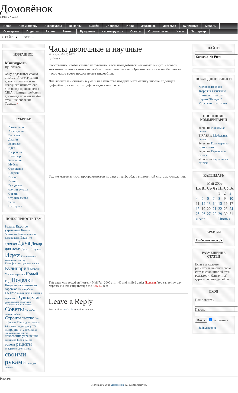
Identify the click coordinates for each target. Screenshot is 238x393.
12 (203, 204)
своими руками (112, 31)
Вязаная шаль (12, 238)
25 (197, 214)
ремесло (27, 340)
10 (231, 198)
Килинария (33, 263)
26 (203, 214)
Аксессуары (53, 26)
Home (7, 26)
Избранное (148, 26)
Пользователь (204, 300)
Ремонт (68, 31)
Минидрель (16, 63)
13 (209, 204)
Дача (24, 243)
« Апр (200, 219)
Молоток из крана (210, 86)
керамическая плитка (16, 333)
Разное (50, 31)
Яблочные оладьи (14, 326)
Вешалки (75, 26)
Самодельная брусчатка (18, 302)
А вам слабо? (28, 26)
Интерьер (169, 26)
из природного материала (21, 327)
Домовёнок (26, 8)
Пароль (200, 309)
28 (214, 214)
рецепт (10, 344)
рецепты (24, 344)
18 (197, 209)
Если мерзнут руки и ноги (213, 145)
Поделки (32, 31)
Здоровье (112, 26)
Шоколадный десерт (28, 322)
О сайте (8, 37)
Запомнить (220, 320)
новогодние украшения (21, 336)
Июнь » (224, 219)
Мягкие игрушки (15, 274)
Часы (180, 31)
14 (214, 204)
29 (220, 214)
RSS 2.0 (98, 285)
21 (214, 209)
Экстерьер (198, 31)
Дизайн (94, 26)
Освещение (11, 31)
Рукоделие (87, 31)
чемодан (31, 363)
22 (220, 209)
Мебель (210, 26)
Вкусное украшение (16, 228)
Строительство (158, 31)
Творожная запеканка (212, 91)
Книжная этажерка (211, 95)
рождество (11, 348)
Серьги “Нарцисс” (210, 99)
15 (220, 204)
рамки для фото (13, 340)
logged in (68, 309)
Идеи (130, 26)
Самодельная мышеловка (18, 304)
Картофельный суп (15, 263)
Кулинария (190, 26)
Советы (135, 31)
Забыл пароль (207, 327)
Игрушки (35, 249)
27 (209, 214)
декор (28, 326)
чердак (9, 367)
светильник (24, 348)
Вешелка (10, 226)
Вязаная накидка (27, 234)
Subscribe (26, 37)
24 (231, 209)
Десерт (25, 249)
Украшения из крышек (213, 103)
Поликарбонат (26, 289)
